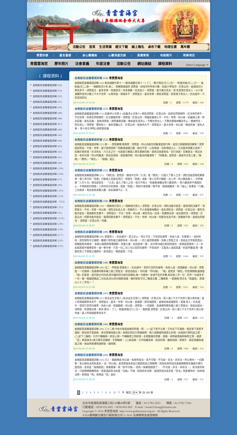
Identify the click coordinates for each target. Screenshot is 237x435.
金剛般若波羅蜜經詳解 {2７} (48, 235)
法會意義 (82, 64)
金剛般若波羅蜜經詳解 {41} (47, 157)
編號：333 (198, 317)
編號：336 (198, 225)
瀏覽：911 (182, 379)
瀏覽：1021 (182, 287)
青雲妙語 (42, 55)
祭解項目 (189, 55)
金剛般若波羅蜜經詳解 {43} (47, 146)
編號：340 (198, 102)
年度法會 (103, 64)
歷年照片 (61, 64)
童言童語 (65, 55)
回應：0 (167, 102)
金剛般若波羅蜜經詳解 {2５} (48, 246)
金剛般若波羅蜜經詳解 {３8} (48, 174)
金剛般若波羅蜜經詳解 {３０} (48, 218)
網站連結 (144, 64)
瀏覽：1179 (182, 102)
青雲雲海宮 (39, 64)
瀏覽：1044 (182, 256)
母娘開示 (166, 55)
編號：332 (198, 348)
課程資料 (165, 64)
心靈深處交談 (117, 55)
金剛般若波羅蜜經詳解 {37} (47, 179)
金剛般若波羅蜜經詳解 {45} (47, 135)
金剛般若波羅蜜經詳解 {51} (47, 101)
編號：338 (198, 164)
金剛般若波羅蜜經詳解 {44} (47, 140)
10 (114, 392)
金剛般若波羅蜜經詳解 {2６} (48, 240)
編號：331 (198, 379)
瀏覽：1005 (182, 133)
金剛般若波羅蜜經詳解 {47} (47, 124)
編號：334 (198, 287)
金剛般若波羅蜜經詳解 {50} (47, 107)
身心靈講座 (89, 55)
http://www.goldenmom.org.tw (137, 411)
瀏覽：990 (182, 348)
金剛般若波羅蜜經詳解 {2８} (48, 229)
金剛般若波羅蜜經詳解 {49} (47, 113)
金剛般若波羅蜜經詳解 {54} (47, 85)
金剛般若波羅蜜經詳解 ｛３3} (49, 201)
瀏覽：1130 (182, 194)
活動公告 (124, 64)
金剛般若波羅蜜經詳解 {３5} (48, 190)
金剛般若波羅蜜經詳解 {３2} (48, 207)
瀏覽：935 (182, 317)
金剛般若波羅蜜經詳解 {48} (47, 118)
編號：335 (198, 256)
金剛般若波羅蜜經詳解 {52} (47, 96)
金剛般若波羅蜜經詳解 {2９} (48, 223)
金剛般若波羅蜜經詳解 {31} (47, 212)
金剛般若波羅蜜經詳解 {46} (47, 129)
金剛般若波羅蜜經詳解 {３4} (48, 196)
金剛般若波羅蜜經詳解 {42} (47, 151)
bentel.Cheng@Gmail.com (161, 407)
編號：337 (198, 194)
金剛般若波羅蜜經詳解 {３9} (48, 168)
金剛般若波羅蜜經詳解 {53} (47, 90)
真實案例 (143, 55)
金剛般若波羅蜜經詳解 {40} (47, 162)
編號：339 (198, 133)
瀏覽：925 (182, 164)
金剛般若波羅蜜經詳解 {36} (47, 185)
